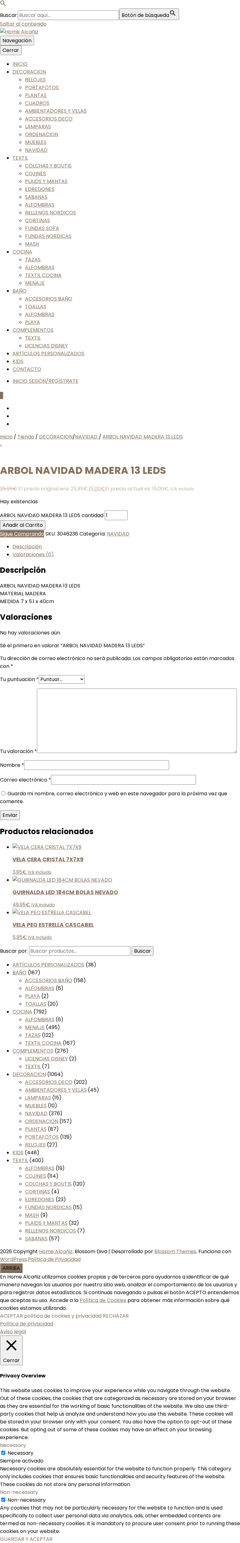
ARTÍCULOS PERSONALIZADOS (48, 353)
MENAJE (35, 283)
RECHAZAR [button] (116, 1316)
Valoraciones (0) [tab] (33, 554)
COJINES (35, 173)
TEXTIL (20, 157)
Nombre (12, 765)
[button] (3, 4)
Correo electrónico (25, 779)
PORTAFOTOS (42, 87)
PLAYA (32, 322)
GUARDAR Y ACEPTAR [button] (26, 1539)
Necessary (20, 1453)
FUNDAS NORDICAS (48, 236)
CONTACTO (26, 369)
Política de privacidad (26, 1323)
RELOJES (35, 79)
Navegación (17, 40)
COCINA (22, 251)
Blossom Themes (175, 1251)
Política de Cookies (103, 1300)
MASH (32, 244)
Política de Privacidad (54, 1259)
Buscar (142, 951)
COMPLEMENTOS (32, 330)
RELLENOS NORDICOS (50, 212)
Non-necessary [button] (19, 1492)
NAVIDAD (36, 150)
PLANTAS (36, 95)
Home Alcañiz (55, 1251)
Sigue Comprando (22, 533)
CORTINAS (37, 220)
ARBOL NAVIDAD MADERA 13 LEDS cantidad (51, 515)
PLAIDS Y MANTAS (46, 181)
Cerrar (10, 50)
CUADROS (37, 103)
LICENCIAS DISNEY (46, 345)
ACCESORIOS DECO (48, 118)
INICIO (20, 64)
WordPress (13, 1259)
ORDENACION (41, 134)
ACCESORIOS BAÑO (48, 298)
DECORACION (29, 71)
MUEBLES (36, 142)
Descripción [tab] (27, 546)
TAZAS (33, 259)
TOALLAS (35, 306)
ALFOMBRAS (39, 204)
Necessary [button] (13, 1445)
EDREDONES (39, 189)
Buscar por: (14, 951)
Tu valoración (18, 751)
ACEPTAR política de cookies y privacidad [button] (51, 1316)
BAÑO (19, 291)
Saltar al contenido (23, 24)
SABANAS (36, 197)
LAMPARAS (38, 126)
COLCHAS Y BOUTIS (48, 165)
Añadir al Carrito (22, 525)
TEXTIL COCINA (43, 275)
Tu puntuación (19, 679)
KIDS (17, 361)
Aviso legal (13, 1331)
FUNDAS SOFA (42, 228)
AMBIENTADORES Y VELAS (56, 111)
